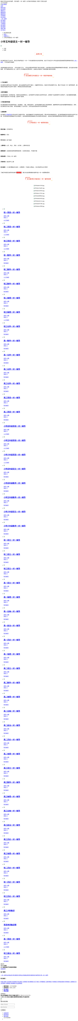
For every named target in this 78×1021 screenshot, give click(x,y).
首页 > (5, 34)
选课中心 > (7, 36)
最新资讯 (3, 12)
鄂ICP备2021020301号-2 (24, 995)
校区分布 (3, 7)
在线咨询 (3, 968)
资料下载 (3, 28)
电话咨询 (6, 1014)
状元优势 (3, 9)
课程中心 (3, 10)
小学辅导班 (8, 114)
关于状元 (3, 30)
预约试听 (6, 1016)
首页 (2, 6)
